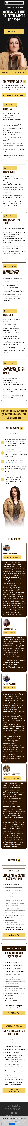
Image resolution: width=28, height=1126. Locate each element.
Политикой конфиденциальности (16, 1121)
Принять (12, 1123)
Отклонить (4, 1123)
